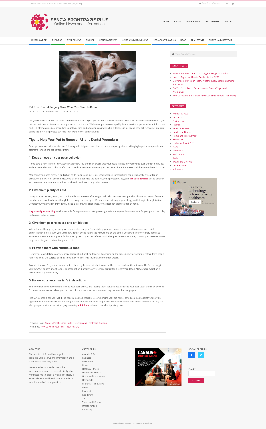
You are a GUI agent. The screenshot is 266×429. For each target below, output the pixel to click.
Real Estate (178, 154)
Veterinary (178, 169)
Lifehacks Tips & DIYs (183, 143)
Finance (176, 124)
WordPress (148, 423)
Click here (83, 305)
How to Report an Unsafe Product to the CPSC (196, 77)
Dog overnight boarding (42, 211)
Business (177, 117)
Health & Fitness (181, 128)
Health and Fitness (182, 132)
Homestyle (178, 139)
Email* (192, 369)
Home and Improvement (185, 135)
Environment (179, 121)
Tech (175, 158)
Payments (178, 150)
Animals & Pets (180, 113)
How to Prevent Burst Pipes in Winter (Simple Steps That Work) (204, 95)
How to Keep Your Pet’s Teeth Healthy (60, 326)
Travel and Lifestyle (182, 161)
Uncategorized (73, 111)
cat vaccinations (138, 178)
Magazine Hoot (130, 423)
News (175, 146)
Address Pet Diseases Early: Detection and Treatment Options (76, 322)
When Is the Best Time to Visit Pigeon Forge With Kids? (200, 73)
